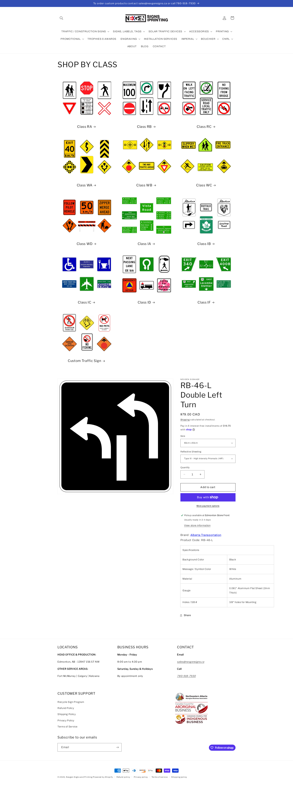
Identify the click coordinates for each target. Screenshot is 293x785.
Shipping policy (179, 777)
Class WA (84, 185)
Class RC (204, 127)
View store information (197, 525)
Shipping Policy (66, 714)
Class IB (204, 244)
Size (182, 436)
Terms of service (160, 777)
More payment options (208, 506)
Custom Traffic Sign (84, 361)
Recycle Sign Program (70, 702)
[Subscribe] (117, 747)
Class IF (204, 302)
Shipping (185, 419)
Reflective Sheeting (190, 451)
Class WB (144, 185)
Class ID (144, 302)
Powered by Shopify (103, 777)
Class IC (84, 302)
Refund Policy (65, 708)
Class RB (144, 127)
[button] (61, 18)
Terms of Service (67, 726)
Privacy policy (141, 777)
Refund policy (123, 777)
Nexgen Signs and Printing (79, 777)
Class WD (85, 244)
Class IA (144, 244)
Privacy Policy (65, 720)
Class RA (84, 127)
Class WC (204, 185)
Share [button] (187, 615)
